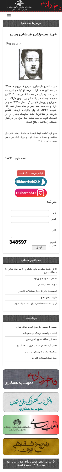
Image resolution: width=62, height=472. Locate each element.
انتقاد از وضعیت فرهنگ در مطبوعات (40, 333)
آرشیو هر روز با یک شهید (31, 173)
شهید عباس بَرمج (49, 297)
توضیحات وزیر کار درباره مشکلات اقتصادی (37, 291)
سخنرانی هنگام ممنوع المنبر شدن (41, 339)
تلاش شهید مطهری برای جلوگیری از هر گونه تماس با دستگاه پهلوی (31, 270)
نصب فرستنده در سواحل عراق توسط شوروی (36, 346)
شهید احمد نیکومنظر (47, 285)
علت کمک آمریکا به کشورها (44, 358)
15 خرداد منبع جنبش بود (45, 279)
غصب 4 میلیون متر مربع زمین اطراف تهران (36, 327)
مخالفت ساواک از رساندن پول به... (40, 352)
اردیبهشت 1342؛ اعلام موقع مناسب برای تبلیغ (35, 304)
